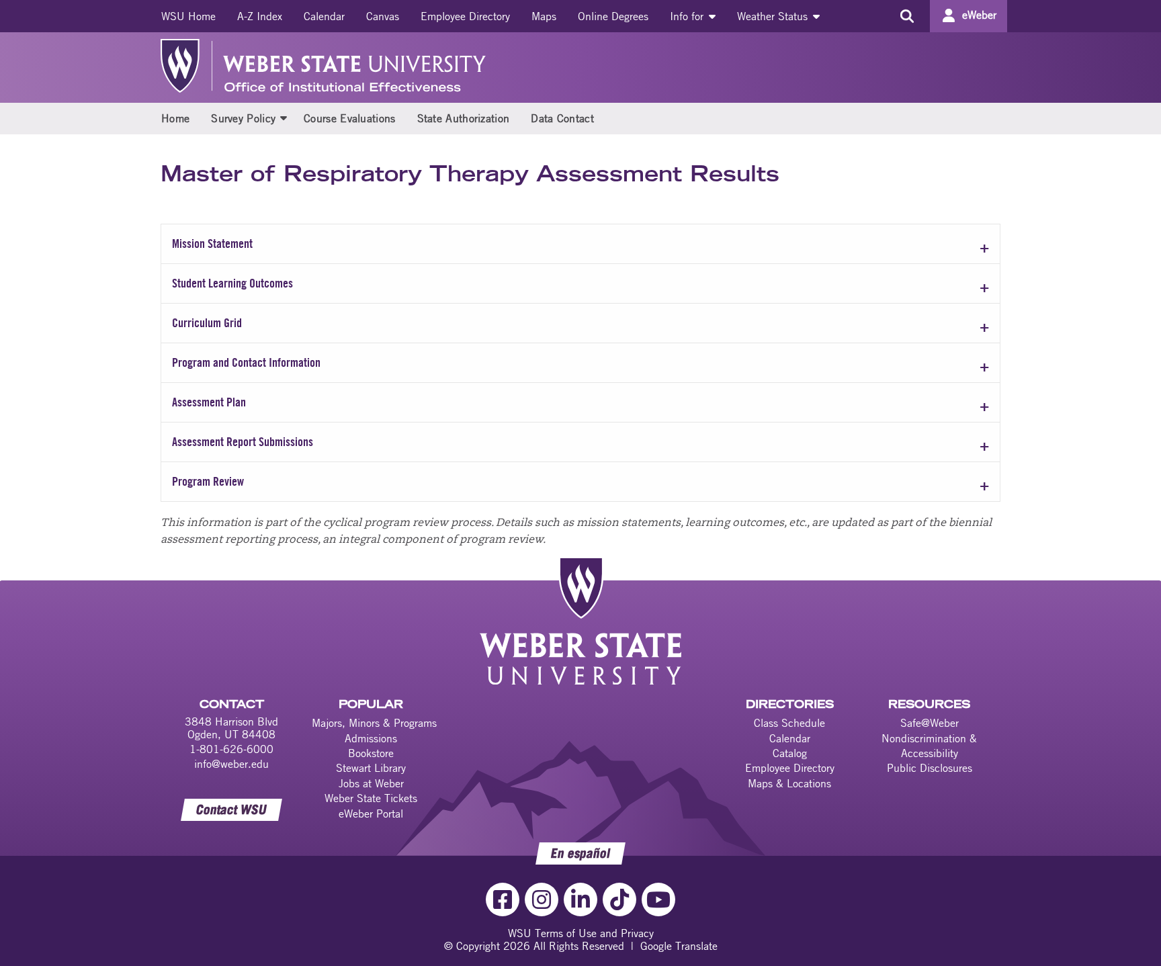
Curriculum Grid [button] (207, 323)
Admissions (371, 738)
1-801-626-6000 (231, 749)
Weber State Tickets (371, 798)
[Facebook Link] (502, 899)
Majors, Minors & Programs (374, 723)
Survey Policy (243, 118)
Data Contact (562, 118)
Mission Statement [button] (212, 243)
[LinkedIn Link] (580, 899)
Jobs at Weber (371, 783)
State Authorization (463, 118)
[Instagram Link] (541, 899)
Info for (688, 16)
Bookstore (371, 753)
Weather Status (774, 16)
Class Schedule (789, 723)
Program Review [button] (208, 481)
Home (175, 118)
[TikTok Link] (619, 899)
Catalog (790, 753)
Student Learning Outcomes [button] (232, 283)
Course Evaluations (349, 118)
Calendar (324, 16)
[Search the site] (906, 16)
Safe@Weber (929, 723)
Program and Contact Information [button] (246, 362)
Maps (543, 16)
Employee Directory (465, 16)
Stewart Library (371, 768)
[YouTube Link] (658, 899)
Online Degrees (613, 16)
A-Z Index (259, 16)
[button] (283, 117)
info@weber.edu (231, 764)
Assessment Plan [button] (209, 402)
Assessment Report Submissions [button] (242, 441)
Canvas (382, 16)
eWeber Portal (371, 813)
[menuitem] (188, 16)
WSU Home (188, 16)
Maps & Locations (789, 783)
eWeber (979, 14)
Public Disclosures (929, 768)
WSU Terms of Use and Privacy (581, 933)
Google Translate (679, 946)
